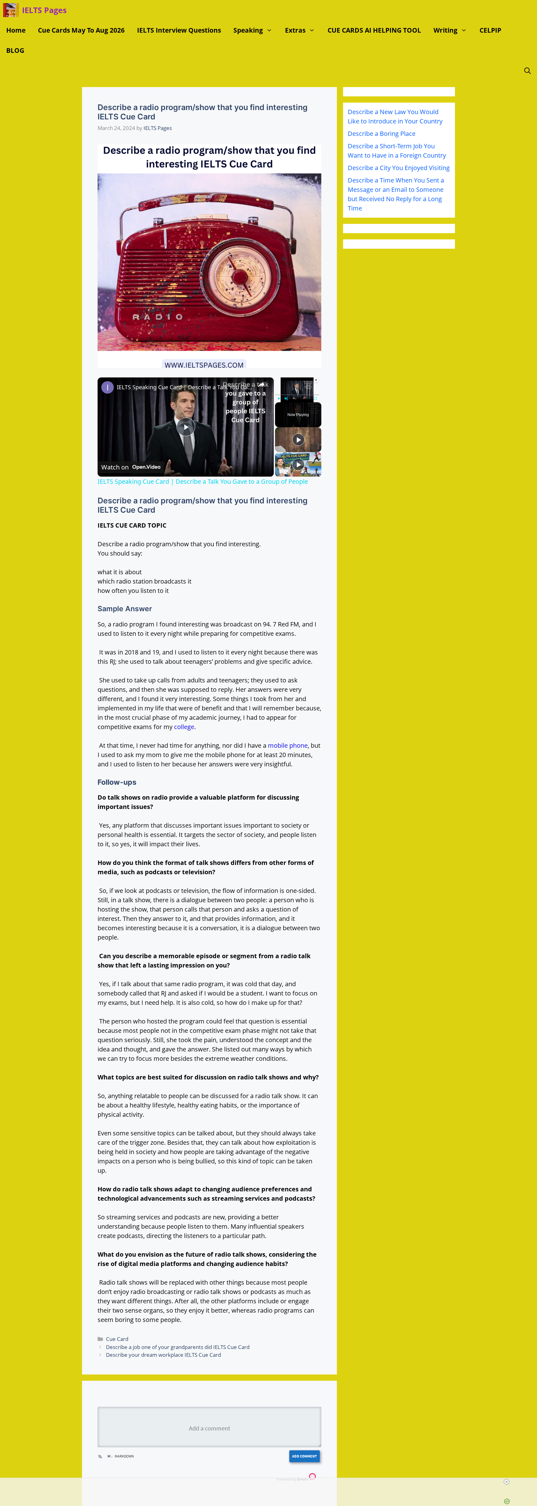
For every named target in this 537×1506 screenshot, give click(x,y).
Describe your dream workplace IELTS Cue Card (163, 1354)
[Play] (278, 398)
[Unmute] (286, 398)
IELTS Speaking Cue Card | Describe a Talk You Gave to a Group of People (185, 387)
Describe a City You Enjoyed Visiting (399, 168)
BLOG (15, 50)
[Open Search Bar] (527, 71)
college (184, 727)
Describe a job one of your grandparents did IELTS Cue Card (178, 1347)
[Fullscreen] (315, 398)
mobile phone (288, 745)
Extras (295, 30)
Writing (445, 30)
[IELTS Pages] (11, 10)
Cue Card (117, 1338)
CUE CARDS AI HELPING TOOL (374, 30)
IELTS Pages (44, 10)
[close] (506, 1482)
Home (15, 30)
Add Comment (304, 1456)
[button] (271, 30)
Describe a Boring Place (381, 133)
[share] (261, 384)
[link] (107, 387)
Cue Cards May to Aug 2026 (81, 30)
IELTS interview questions (179, 30)
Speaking (248, 30)
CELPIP (490, 30)
